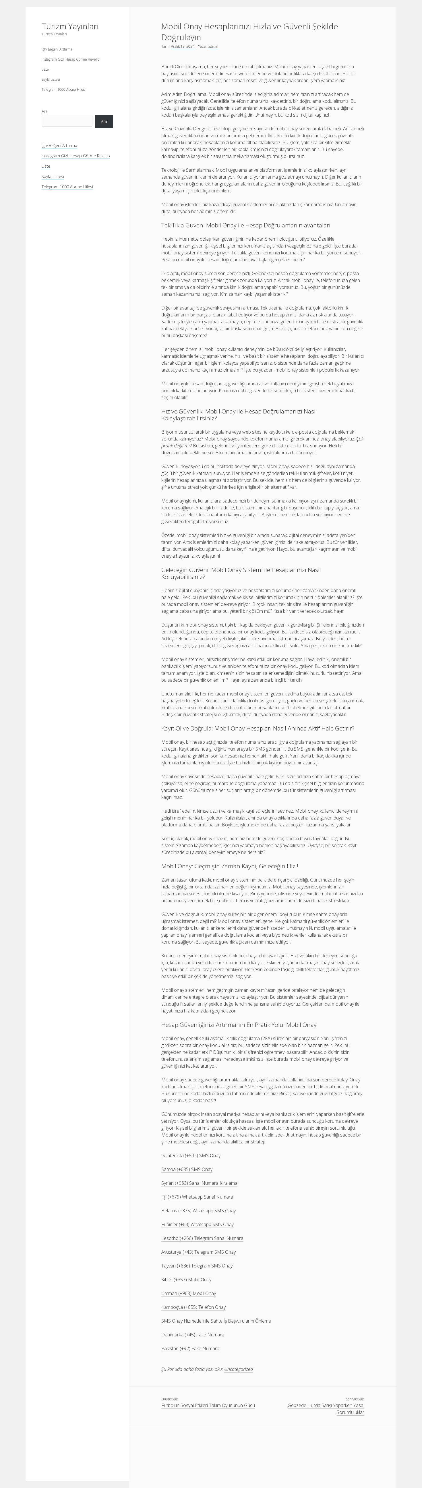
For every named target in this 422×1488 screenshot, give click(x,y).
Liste (45, 69)
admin (213, 46)
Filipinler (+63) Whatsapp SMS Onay (197, 1224)
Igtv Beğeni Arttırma (57, 49)
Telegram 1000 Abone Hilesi (64, 89)
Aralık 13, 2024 (182, 46)
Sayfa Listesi (51, 79)
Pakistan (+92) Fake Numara (190, 1348)
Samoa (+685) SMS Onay (186, 1169)
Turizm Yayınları (70, 26)
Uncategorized (238, 1369)
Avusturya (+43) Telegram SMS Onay (198, 1252)
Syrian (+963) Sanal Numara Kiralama (199, 1183)
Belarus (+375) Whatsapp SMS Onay (198, 1210)
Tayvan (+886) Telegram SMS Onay (197, 1266)
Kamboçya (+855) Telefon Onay (193, 1307)
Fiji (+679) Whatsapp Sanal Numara (197, 1197)
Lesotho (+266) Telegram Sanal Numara (202, 1238)
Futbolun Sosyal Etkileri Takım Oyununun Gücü (208, 1405)
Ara (45, 111)
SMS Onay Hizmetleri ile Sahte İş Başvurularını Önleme (216, 1321)
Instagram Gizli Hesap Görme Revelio (70, 59)
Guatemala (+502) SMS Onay (190, 1155)
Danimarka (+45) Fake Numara (192, 1335)
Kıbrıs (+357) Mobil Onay (186, 1279)
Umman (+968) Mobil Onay (188, 1293)
